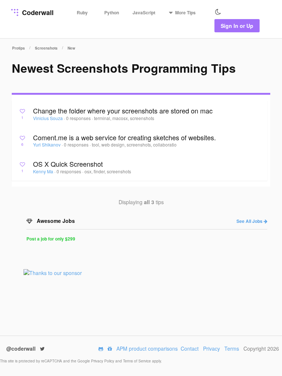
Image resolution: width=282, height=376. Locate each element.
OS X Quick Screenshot (68, 164)
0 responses (79, 118)
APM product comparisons (147, 348)
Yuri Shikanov (47, 144)
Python (111, 12)
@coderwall (21, 348)
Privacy (211, 348)
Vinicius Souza (48, 118)
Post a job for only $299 (50, 238)
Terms (231, 348)
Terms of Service (137, 361)
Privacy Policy (103, 361)
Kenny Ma (43, 171)
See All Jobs (250, 221)
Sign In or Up (237, 25)
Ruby (82, 12)
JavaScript (144, 12)
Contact (190, 348)
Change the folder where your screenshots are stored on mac (123, 110)
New (71, 48)
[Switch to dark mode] (218, 12)
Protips (18, 48)
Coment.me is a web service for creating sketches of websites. (124, 137)
